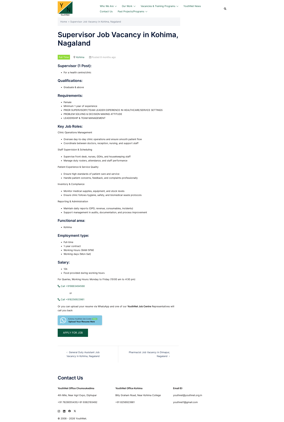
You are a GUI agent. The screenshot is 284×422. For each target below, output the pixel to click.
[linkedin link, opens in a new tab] (64, 410)
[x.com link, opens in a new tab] (75, 410)
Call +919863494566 (72, 286)
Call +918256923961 (72, 299)
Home (63, 21)
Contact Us (106, 11)
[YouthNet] (65, 8)
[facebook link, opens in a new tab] (69, 410)
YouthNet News (192, 6)
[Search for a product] (225, 9)
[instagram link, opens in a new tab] (59, 410)
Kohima (80, 57)
